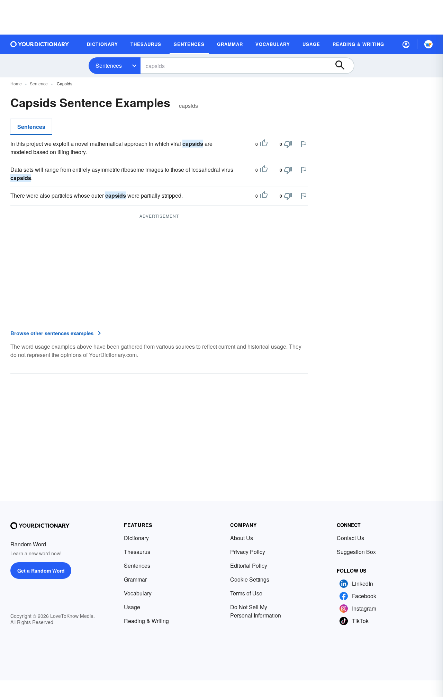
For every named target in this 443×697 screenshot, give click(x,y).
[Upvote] (264, 144)
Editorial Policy (248, 565)
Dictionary (136, 538)
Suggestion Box (356, 552)
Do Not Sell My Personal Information (255, 611)
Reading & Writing (146, 621)
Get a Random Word (41, 570)
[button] (406, 44)
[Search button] (343, 65)
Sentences (109, 65)
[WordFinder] (428, 44)
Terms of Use (246, 593)
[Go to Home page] (39, 44)
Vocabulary (138, 593)
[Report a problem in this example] (303, 144)
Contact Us (350, 538)
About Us (241, 538)
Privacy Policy (247, 552)
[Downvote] (288, 144)
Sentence (39, 83)
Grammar (135, 579)
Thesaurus (137, 552)
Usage (132, 607)
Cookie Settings (249, 579)
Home (16, 83)
